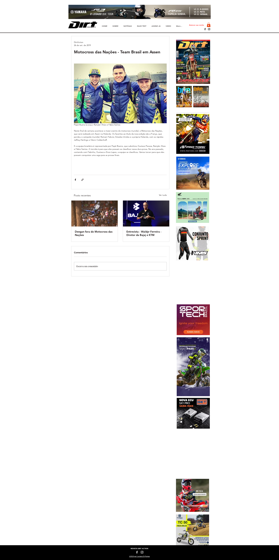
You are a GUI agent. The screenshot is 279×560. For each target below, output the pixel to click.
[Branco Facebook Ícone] (137, 552)
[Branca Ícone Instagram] (142, 552)
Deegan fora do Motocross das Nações (93, 233)
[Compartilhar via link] (82, 179)
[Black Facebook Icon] (205, 29)
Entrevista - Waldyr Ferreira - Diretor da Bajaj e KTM (143, 233)
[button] (209, 24)
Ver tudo (163, 195)
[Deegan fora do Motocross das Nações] (94, 213)
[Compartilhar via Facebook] (75, 179)
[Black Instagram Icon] (209, 29)
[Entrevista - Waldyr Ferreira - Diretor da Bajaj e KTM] (146, 213)
